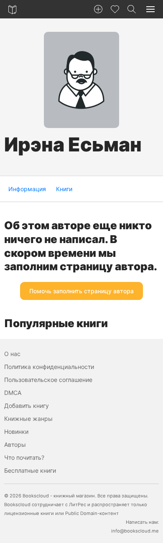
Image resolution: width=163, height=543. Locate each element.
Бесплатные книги (30, 470)
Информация (27, 188)
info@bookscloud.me (135, 531)
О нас (12, 353)
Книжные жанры (28, 418)
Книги (64, 188)
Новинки (16, 431)
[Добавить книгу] (98, 9)
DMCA (12, 392)
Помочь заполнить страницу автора (81, 291)
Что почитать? (24, 457)
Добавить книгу (26, 405)
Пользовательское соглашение (48, 379)
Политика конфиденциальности (49, 366)
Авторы (15, 444)
